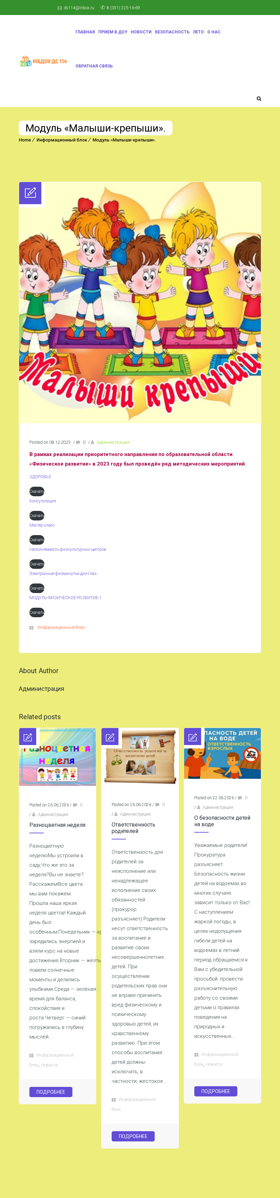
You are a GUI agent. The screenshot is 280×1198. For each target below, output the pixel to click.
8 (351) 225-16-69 (123, 7)
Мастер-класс (42, 525)
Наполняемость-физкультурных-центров (67, 549)
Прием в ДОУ (112, 32)
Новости (141, 32)
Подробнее (51, 1092)
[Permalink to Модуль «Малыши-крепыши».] (140, 422)
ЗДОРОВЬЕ (40, 476)
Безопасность (172, 32)
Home (25, 139)
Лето (198, 32)
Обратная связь (94, 66)
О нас (214, 32)
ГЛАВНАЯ (85, 32)
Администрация (113, 442)
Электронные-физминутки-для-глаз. (63, 573)
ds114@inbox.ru (79, 7)
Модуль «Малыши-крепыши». (124, 139)
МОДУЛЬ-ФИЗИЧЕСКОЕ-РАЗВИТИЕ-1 (65, 597)
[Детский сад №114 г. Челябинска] (43, 61)
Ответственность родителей (133, 827)
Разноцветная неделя (57, 825)
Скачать (36, 491)
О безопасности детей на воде (222, 821)
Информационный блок (62, 139)
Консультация (42, 501)
